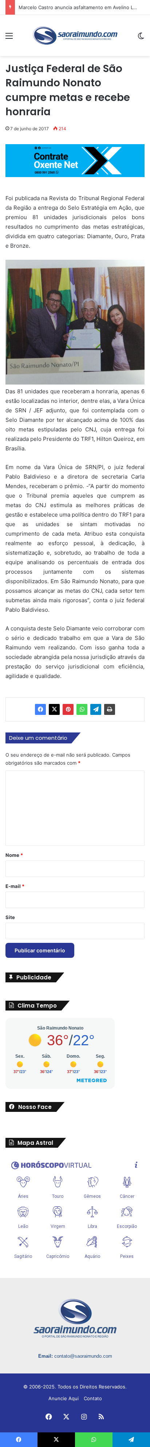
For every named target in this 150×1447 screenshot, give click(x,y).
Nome (14, 855)
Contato (93, 1398)
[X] (54, 709)
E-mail (14, 886)
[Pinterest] (68, 709)
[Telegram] (95, 709)
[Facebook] (40, 709)
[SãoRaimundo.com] (75, 35)
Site (10, 917)
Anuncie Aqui (63, 1398)
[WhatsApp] (81, 709)
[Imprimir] (109, 709)
